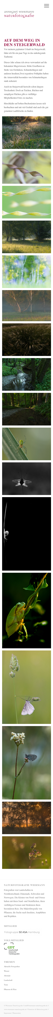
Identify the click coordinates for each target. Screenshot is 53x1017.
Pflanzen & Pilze (10, 989)
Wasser (6, 971)
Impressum (7, 1013)
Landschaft (8, 980)
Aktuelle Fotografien (12, 966)
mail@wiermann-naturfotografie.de (35, 1005)
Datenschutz (17, 1013)
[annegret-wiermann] (22, 14)
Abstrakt (7, 975)
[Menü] (45, 5)
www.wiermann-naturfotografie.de (15, 1009)
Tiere (6, 984)
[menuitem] (45, 5)
